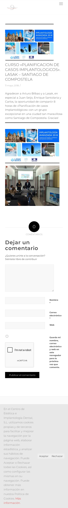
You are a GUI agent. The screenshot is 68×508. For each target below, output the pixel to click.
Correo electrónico (55, 315)
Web (52, 325)
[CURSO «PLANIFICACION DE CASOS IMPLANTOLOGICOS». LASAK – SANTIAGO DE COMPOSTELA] (29, 42)
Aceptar (43, 456)
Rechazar (57, 456)
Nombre (54, 301)
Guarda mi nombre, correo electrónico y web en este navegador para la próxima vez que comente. (55, 352)
